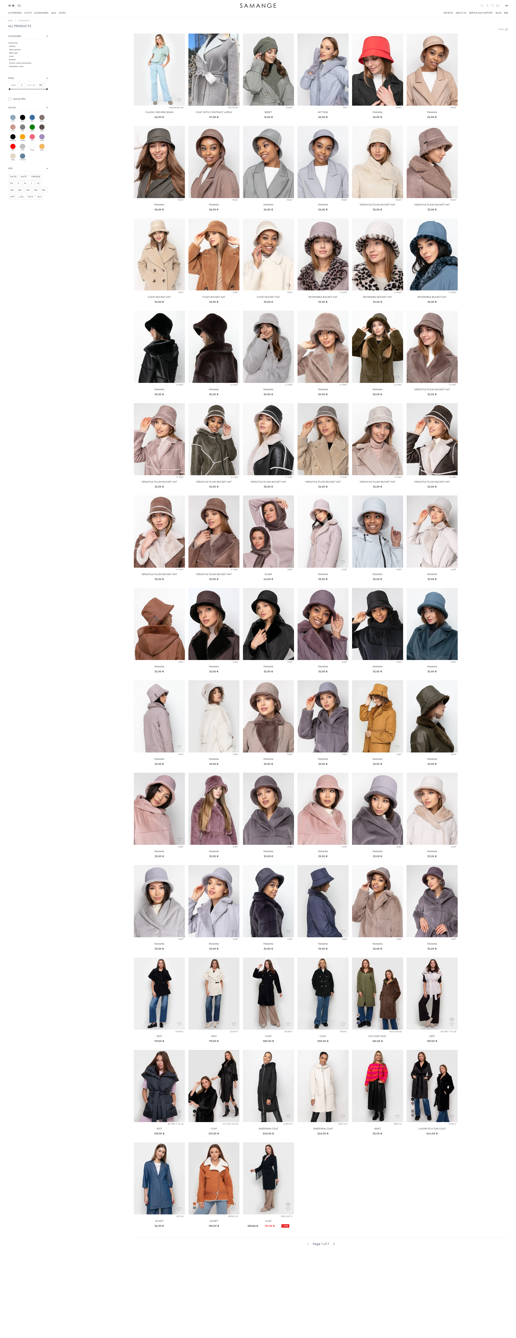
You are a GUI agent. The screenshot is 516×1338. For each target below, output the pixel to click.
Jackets (12, 46)
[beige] (13, 156)
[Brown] (42, 117)
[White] (32, 146)
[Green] (32, 127)
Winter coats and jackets (20, 63)
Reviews (448, 13)
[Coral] (13, 127)
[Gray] (22, 127)
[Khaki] (42, 127)
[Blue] (32, 117)
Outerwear (15, 13)
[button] (28, 36)
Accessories (41, 13)
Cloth (28, 13)
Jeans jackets (15, 50)
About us (461, 13)
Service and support (481, 13)
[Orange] (22, 136)
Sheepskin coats (16, 66)
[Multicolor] (13, 136)
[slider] (9, 89)
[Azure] (13, 117)
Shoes (62, 13)
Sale (53, 13)
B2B (506, 13)
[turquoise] (22, 156)
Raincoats (13, 53)
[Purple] (42, 136)
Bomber (12, 60)
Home (10, 20)
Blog (498, 13)
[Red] (13, 146)
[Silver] (22, 146)
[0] (492, 5)
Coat (11, 56)
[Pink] (32, 136)
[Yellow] (42, 146)
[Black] (22, 117)
